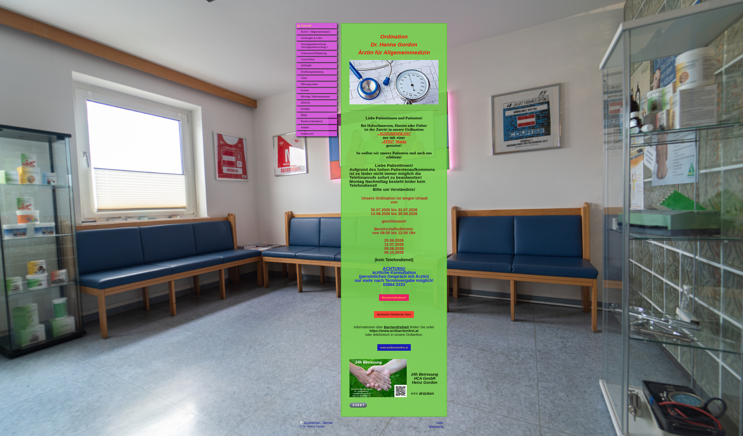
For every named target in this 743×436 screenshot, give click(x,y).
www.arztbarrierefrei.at (394, 347)
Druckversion (312, 422)
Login (439, 422)
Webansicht (436, 426)
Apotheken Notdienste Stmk (394, 314)
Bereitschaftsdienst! (394, 297)
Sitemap (328, 422)
